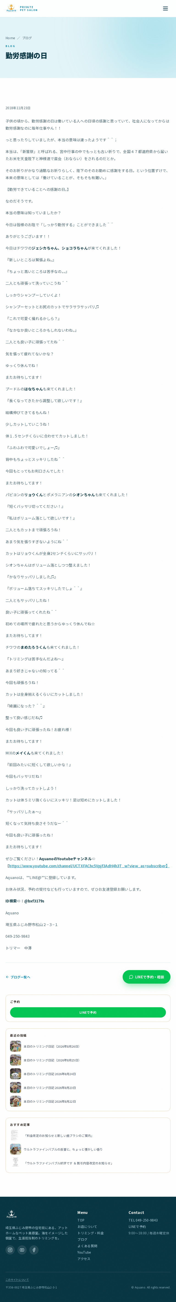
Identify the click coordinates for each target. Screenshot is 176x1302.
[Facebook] (33, 1250)
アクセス (83, 1258)
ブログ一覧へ (20, 977)
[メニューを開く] (165, 8)
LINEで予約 (88, 1012)
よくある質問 (87, 1246)
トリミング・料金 (90, 1233)
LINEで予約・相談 (149, 976)
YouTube (84, 1252)
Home (10, 38)
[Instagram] (10, 1250)
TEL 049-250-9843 (143, 1220)
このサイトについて (17, 1279)
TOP (80, 1220)
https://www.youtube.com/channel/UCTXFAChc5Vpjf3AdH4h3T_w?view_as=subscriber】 (89, 865)
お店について (87, 1226)
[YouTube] (22, 1250)
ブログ (82, 1239)
